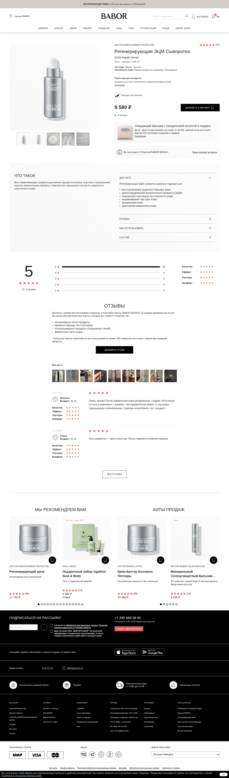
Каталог (58, 28)
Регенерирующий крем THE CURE (124, 713)
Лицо (119, 28)
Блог (78, 726)
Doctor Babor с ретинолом (120, 722)
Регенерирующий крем (26, 571)
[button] (39, 604)
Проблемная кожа (151, 717)
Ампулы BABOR (184, 713)
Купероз (147, 708)
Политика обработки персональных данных (23, 718)
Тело (131, 28)
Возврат (12, 724)
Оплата (12, 733)
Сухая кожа (148, 726)
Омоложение (149, 722)
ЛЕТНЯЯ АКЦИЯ (148, 28)
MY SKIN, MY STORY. (118, 726)
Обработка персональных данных (144, 768)
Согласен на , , (81, 626)
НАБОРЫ (87, 28)
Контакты (53, 768)
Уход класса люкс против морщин (123, 708)
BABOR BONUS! (131, 313)
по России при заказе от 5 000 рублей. (114, 4)
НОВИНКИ (43, 28)
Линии (73, 28)
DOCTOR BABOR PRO (119, 731)
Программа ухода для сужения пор (124, 717)
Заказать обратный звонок (129, 629)
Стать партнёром (83, 713)
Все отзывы (114, 474)
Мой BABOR (48, 713)
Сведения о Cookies (171, 768)
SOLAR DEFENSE (185, 731)
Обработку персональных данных (82, 625)
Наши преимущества (17, 708)
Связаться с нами (50, 722)
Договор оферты (83, 628)
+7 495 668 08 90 (127, 618)
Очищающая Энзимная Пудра (190, 708)
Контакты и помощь (51, 708)
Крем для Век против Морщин (189, 722)
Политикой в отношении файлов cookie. (21, 775)
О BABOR (80, 708)
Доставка (13, 729)
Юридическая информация (87, 722)
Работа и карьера (84, 717)
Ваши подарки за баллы (205, 152)
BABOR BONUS (49, 717)
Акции (165, 28)
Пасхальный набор (185, 726)
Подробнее (119, 85)
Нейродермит (149, 713)
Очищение (104, 28)
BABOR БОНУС (183, 28)
